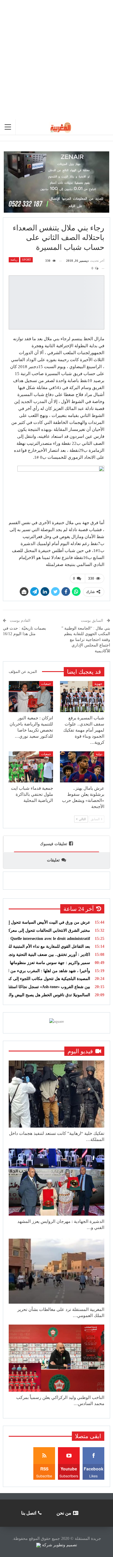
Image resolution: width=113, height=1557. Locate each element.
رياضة (13, 259)
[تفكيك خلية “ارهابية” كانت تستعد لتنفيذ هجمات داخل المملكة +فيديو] (56, 1094)
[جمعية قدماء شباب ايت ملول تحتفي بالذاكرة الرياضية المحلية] (31, 766)
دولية (99, 754)
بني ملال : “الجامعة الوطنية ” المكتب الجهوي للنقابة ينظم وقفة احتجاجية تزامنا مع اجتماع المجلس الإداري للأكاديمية (85, 639)
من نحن (64, 1513)
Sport (26, 259)
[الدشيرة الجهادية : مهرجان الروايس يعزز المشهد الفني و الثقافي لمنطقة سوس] (56, 1182)
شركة (47, 1545)
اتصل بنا (28, 1513)
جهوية (98, 683)
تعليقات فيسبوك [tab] (53, 844)
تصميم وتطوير (65, 1545)
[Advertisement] (56, 59)
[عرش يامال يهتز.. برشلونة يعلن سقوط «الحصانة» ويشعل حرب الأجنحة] (82, 766)
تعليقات (53, 860)
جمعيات (46, 683)
